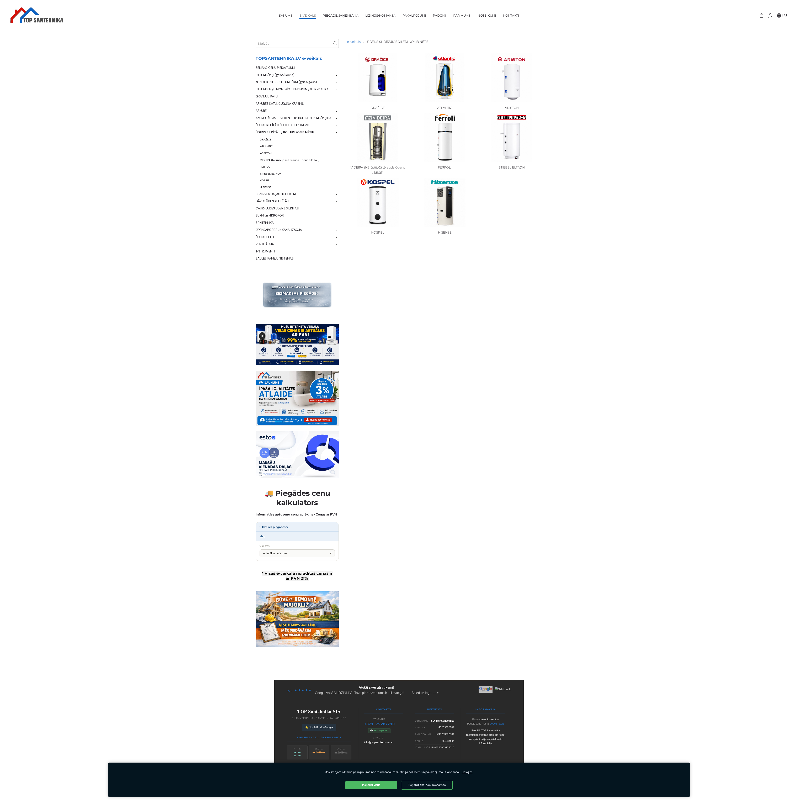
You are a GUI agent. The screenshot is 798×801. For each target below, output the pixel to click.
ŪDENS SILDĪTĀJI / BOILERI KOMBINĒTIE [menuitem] (285, 132)
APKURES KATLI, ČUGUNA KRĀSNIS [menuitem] (280, 104)
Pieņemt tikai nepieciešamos (427, 785)
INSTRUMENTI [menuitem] (265, 251)
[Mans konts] (770, 15)
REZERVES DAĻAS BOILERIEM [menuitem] (276, 194)
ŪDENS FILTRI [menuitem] (265, 237)
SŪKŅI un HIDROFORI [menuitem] (270, 215)
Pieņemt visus (371, 785)
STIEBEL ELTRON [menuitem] (271, 173)
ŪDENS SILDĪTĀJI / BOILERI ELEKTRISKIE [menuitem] (282, 125)
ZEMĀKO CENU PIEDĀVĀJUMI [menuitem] (275, 68)
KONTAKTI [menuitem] (511, 15)
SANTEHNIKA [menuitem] (265, 223)
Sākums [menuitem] (285, 15)
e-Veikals (354, 42)
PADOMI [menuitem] (439, 15)
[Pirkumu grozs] (761, 15)
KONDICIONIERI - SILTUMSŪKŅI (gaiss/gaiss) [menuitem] (286, 82)
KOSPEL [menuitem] (265, 180)
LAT (784, 15)
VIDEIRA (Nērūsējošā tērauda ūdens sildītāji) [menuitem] (289, 160)
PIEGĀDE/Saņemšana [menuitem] (340, 15)
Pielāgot (467, 772)
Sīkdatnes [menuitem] (483, 672)
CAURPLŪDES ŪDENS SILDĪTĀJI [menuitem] (277, 208)
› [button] (336, 75)
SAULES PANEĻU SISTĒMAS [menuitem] (275, 258)
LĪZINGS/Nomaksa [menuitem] (380, 15)
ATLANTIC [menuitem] (266, 146)
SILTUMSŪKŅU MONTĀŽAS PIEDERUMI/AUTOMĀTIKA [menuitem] (292, 89)
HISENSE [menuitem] (265, 187)
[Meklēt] (335, 43)
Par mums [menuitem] (461, 15)
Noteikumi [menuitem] (487, 15)
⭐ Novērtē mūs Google (319, 727)
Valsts (265, 546)
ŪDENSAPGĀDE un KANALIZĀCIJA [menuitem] (279, 230)
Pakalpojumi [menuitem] (414, 15)
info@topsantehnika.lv (378, 742)
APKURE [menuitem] (261, 111)
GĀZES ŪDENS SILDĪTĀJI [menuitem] (272, 201)
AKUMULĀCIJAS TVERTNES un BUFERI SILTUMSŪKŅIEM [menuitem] (293, 118)
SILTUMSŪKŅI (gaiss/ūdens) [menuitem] (275, 75)
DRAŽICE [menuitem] (265, 139)
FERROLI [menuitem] (265, 167)
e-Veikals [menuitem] (307, 15)
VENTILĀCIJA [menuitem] (265, 244)
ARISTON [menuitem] (266, 153)
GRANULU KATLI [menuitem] (267, 96)
